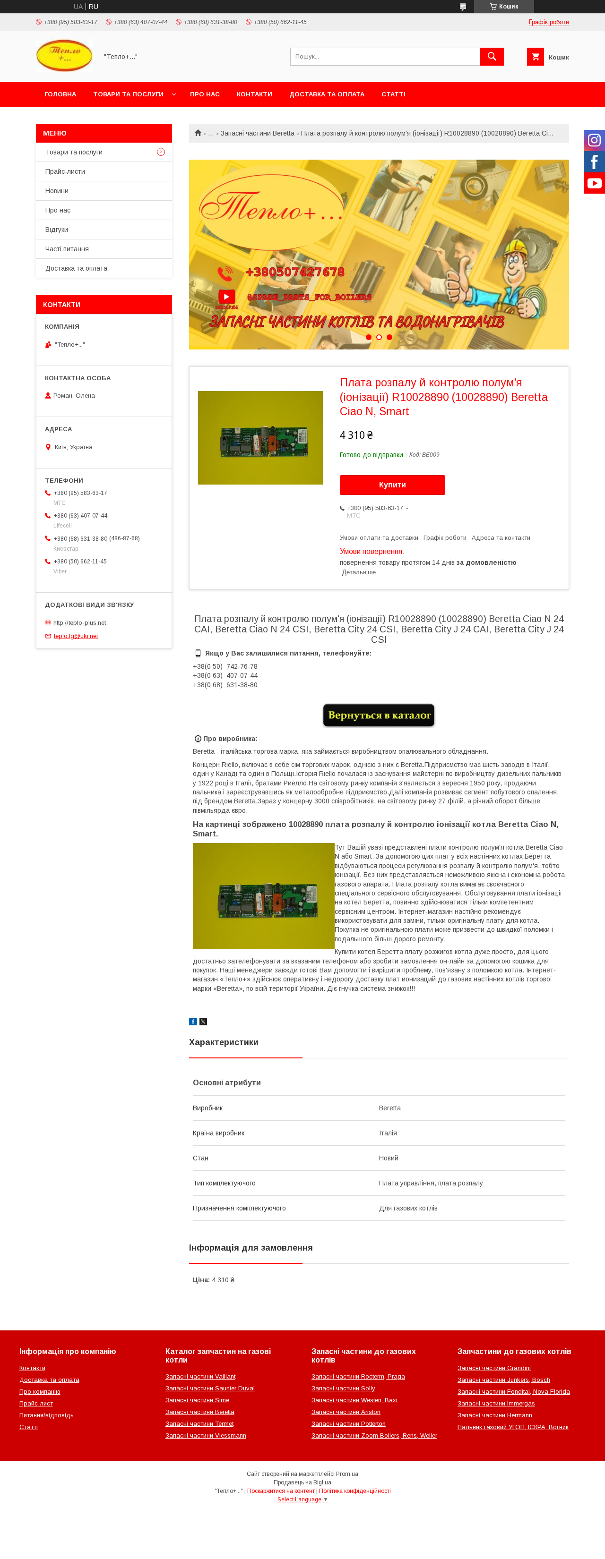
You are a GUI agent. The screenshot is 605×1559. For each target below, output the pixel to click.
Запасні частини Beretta (257, 133)
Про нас (205, 94)
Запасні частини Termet (199, 1423)
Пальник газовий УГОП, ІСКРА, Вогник (513, 1427)
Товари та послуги (128, 94)
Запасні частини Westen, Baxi (354, 1400)
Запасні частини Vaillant (200, 1376)
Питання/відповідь (46, 1415)
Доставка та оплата (326, 94)
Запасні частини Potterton (348, 1423)
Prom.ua (347, 1474)
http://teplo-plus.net (79, 622)
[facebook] (193, 1023)
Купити (392, 485)
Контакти (254, 94)
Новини (57, 191)
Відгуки (56, 229)
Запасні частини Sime (197, 1400)
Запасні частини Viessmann (205, 1435)
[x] (203, 1023)
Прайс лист (36, 1403)
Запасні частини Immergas (496, 1403)
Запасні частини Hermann (495, 1415)
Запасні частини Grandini (494, 1368)
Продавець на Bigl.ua (302, 1482)
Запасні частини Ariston (345, 1411)
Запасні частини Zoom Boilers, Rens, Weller (374, 1435)
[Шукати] (492, 57)
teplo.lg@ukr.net (76, 635)
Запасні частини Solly (343, 1388)
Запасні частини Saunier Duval (210, 1388)
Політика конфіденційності (355, 1491)
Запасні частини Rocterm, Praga (358, 1376)
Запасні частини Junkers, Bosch (504, 1379)
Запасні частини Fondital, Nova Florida (514, 1391)
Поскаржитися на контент (281, 1491)
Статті (393, 94)
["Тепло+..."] (64, 70)
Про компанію (39, 1391)
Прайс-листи (65, 171)
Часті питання (67, 249)
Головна (60, 94)
